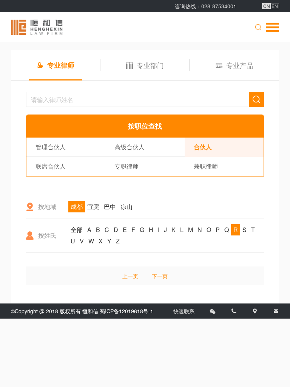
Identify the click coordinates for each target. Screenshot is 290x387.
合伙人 (203, 146)
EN (274, 6)
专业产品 (239, 65)
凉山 (126, 206)
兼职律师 (206, 166)
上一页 (130, 276)
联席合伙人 (50, 166)
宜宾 (93, 206)
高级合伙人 (129, 146)
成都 (77, 206)
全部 (77, 229)
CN (266, 6)
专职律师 (126, 166)
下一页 (160, 276)
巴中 (110, 206)
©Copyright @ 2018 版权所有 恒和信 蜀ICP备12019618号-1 (82, 311)
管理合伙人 (50, 146)
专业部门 (150, 65)
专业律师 (60, 65)
